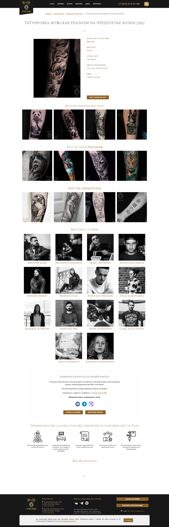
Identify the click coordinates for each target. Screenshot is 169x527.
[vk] (77, 404)
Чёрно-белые (93, 77)
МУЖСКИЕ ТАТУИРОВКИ (74, 14)
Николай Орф (68, 329)
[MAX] (87, 503)
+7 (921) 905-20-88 (48, 506)
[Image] (37, 124)
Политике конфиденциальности (65, 521)
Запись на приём (73, 412)
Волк (89, 50)
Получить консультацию (132, 505)
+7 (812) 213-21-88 (128, 3)
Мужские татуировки (98, 38)
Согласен (128, 520)
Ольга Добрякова (69, 362)
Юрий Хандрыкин (100, 329)
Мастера (79, 4)
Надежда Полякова (37, 329)
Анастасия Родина (132, 296)
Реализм (91, 59)
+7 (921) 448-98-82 (48, 513)
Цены (88, 4)
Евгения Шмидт (37, 296)
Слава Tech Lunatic (131, 329)
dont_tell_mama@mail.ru (136, 511)
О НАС (52, 4)
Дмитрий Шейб (37, 263)
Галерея (60, 4)
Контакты (97, 4)
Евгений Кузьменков (68, 263)
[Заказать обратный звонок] (146, 4)
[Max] (91, 404)
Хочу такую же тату (97, 97)
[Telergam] (84, 404)
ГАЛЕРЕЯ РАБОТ (58, 14)
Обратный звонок (95, 412)
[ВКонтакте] (76, 503)
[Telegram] (81, 503)
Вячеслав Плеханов (100, 296)
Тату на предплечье (97, 68)
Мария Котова (69, 296)
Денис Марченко (100, 263)
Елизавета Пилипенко (100, 362)
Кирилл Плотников (132, 263)
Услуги (69, 4)
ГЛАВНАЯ (48, 14)
